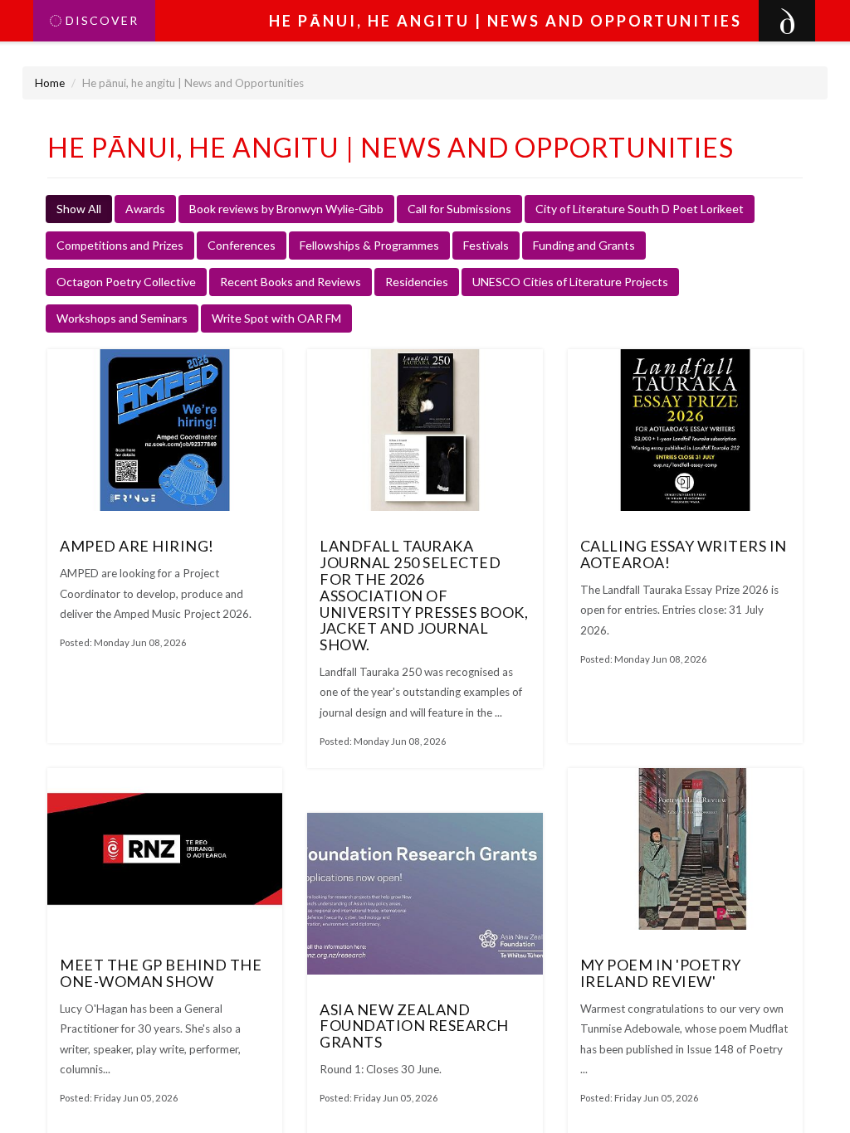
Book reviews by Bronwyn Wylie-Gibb (286, 209)
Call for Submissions (459, 209)
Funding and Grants (584, 245)
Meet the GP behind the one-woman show (160, 973)
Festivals (486, 245)
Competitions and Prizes (119, 245)
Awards (145, 209)
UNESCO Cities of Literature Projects (570, 282)
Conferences (242, 245)
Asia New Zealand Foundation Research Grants (414, 1026)
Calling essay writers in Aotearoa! (683, 554)
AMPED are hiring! (137, 546)
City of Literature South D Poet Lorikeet (639, 209)
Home (50, 83)
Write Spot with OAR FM (276, 318)
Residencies (416, 282)
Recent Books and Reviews (290, 282)
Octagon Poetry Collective (126, 282)
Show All (78, 209)
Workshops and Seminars (122, 318)
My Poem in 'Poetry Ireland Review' (660, 973)
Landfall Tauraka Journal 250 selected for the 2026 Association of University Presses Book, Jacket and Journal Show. (424, 595)
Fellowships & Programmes (369, 245)
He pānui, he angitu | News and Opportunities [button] (505, 21)
